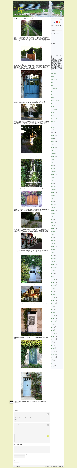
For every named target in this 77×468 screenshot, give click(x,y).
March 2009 (53, 366)
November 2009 (53, 354)
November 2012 (53, 300)
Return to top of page (17, 466)
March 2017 (53, 222)
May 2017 (52, 219)
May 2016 (52, 237)
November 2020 (53, 156)
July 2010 (52, 342)
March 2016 (53, 240)
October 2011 (53, 320)
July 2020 (52, 162)
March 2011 (53, 330)
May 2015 (52, 255)
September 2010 (53, 339)
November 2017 (53, 210)
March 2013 (53, 294)
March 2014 (53, 276)
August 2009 (53, 359)
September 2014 (53, 267)
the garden (52, 94)
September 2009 (53, 357)
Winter (52, 85)
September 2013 (53, 285)
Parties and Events (54, 121)
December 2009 (53, 353)
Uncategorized (53, 129)
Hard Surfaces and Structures (55, 100)
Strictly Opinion (53, 115)
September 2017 (53, 213)
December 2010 (53, 335)
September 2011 (53, 321)
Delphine (16, 424)
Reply (15, 421)
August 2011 (53, 323)
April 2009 (52, 365)
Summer (52, 76)
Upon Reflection (53, 106)
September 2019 (53, 177)
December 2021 (53, 147)
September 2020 (53, 159)
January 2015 (53, 261)
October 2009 (53, 356)
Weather (52, 97)
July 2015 (52, 252)
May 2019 (52, 183)
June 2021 (52, 150)
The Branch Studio (54, 88)
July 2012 (52, 306)
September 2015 (53, 249)
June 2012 (52, 308)
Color (52, 82)
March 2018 (53, 204)
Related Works (53, 127)
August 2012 (53, 305)
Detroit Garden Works (60, 466)
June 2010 (52, 344)
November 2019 (53, 174)
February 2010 (53, 350)
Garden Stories (53, 103)
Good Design (53, 112)
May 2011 (52, 327)
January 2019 (53, 189)
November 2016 (53, 228)
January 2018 (53, 207)
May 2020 (52, 165)
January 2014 (53, 279)
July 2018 (52, 198)
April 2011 (52, 329)
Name (26, 454)
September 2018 (53, 195)
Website (27, 457)
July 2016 (52, 234)
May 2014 (52, 273)
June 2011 (52, 326)
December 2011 (53, 317)
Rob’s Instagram (53, 40)
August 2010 (53, 341)
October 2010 (53, 338)
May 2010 (52, 345)
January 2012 (53, 315)
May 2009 (52, 363)
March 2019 (53, 186)
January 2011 (53, 333)
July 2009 (52, 360)
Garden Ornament (54, 118)
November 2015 (53, 246)
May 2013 (52, 291)
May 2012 (52, 309)
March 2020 (53, 168)
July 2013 (52, 288)
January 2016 (53, 243)
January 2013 (53, 297)
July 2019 (52, 180)
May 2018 (52, 201)
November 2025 (53, 135)
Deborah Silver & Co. (38, 7)
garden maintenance (54, 79)
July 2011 (52, 324)
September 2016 (53, 231)
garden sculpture (53, 73)
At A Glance (53, 124)
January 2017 (53, 225)
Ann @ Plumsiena (17, 412)
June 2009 (52, 362)
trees (52, 91)
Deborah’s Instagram (54, 39)
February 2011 (53, 332)
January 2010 (53, 351)
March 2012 (53, 312)
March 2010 (53, 348)
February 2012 (53, 314)
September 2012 (53, 303)
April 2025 (52, 138)
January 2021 (53, 153)
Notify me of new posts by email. (19, 460)
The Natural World (54, 109)
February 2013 (53, 296)
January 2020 (53, 171)
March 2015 (53, 258)
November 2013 (53, 282)
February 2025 (53, 141)
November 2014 (53, 264)
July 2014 (52, 270)
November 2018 (53, 192)
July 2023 (52, 144)
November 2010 (53, 336)
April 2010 (52, 347)
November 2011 (53, 318)
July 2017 (52, 216)
